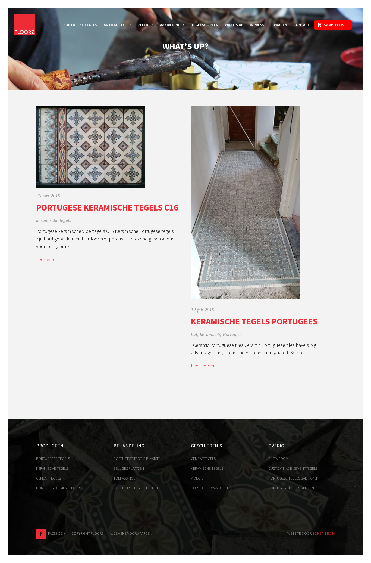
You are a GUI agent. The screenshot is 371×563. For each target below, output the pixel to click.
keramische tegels (53, 220)
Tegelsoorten (204, 24)
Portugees (233, 334)
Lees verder (48, 259)
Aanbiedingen (172, 24)
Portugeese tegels (53, 458)
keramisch (210, 334)
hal (194, 334)
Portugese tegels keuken (291, 487)
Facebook (55, 533)
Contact (302, 24)
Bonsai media (323, 533)
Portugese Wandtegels (211, 487)
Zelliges (145, 24)
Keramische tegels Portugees (254, 321)
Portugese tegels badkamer (293, 478)
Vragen (280, 24)
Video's (197, 478)
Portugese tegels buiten (136, 487)
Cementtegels (48, 478)
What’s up (234, 24)
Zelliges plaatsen (129, 468)
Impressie (258, 24)
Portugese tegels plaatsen (137, 458)
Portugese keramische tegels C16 (107, 207)
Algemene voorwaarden (131, 533)
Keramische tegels (52, 468)
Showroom (278, 458)
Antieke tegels (117, 24)
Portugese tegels (80, 24)
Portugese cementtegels (58, 487)
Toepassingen (126, 478)
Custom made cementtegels (292, 468)
